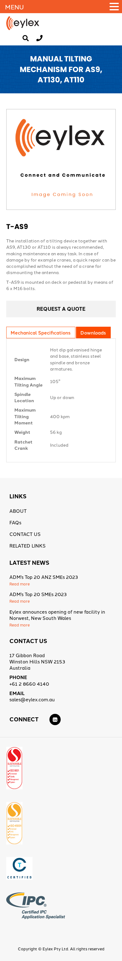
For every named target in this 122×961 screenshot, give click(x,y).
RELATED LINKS (27, 545)
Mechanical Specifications (40, 332)
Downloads (93, 332)
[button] (115, 6)
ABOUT (18, 510)
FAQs (15, 522)
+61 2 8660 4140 (29, 683)
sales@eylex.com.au (32, 699)
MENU (14, 6)
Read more (19, 583)
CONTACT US (25, 534)
